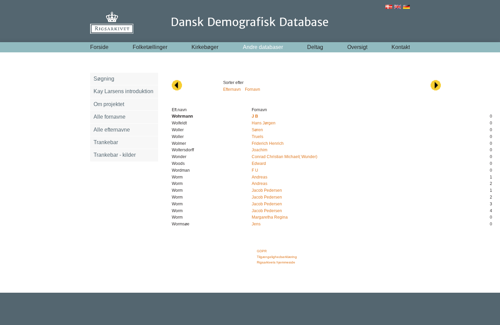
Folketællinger (150, 47)
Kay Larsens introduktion (123, 91)
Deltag (315, 47)
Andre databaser (263, 47)
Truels (257, 136)
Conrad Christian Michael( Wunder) (284, 156)
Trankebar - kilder (115, 155)
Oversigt (357, 47)
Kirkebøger (204, 47)
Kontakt (400, 47)
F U (255, 170)
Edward (259, 163)
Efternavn (232, 89)
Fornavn (252, 89)
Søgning (104, 79)
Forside (99, 47)
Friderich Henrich (268, 143)
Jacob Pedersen (267, 190)
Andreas (259, 177)
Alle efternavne (112, 130)
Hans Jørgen (264, 123)
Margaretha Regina (270, 217)
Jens (256, 224)
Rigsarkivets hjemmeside (276, 262)
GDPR (262, 251)
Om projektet (109, 104)
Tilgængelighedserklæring (277, 257)
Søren (257, 129)
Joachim (259, 150)
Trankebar (106, 142)
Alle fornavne (110, 117)
